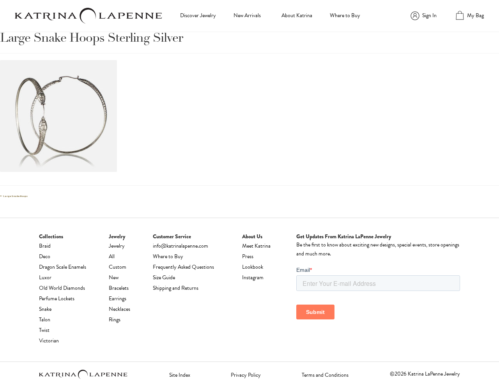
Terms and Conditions (325, 375)
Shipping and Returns (175, 288)
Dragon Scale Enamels (62, 267)
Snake (45, 309)
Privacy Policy (246, 375)
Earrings (117, 298)
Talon (44, 320)
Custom (117, 267)
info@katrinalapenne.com (180, 246)
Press (247, 256)
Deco (44, 256)
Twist (44, 330)
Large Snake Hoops (15, 196)
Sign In (429, 15)
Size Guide (164, 277)
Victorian (49, 341)
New (114, 277)
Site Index (179, 375)
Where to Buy (345, 15)
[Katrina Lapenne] (88, 16)
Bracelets (119, 288)
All (112, 256)
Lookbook (252, 267)
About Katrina (296, 15)
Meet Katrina (256, 246)
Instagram (253, 277)
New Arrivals (247, 15)
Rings (114, 320)
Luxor (45, 277)
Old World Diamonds (62, 288)
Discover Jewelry (198, 15)
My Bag (475, 15)
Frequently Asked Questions (183, 267)
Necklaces (119, 309)
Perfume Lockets (56, 298)
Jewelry (117, 246)
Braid (45, 246)
